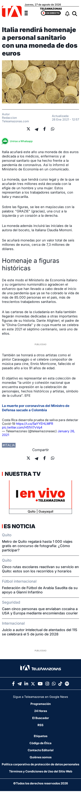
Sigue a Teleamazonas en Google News (40, 697)
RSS (40, 725)
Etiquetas (40, 736)
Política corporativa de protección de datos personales (40, 764)
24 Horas (40, 711)
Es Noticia (19, 526)
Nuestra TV (22, 474)
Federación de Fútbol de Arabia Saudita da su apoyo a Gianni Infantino (40, 590)
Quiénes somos (41, 757)
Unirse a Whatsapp (21, 141)
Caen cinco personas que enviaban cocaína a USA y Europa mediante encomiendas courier (40, 611)
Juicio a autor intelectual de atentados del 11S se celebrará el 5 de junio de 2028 (39, 632)
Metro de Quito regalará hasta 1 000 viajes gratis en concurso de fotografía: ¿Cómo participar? (37, 545)
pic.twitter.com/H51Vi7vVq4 (22, 427)
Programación (40, 704)
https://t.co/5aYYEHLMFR (34, 424)
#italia (9, 445)
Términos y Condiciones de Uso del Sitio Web (40, 771)
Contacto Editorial (40, 750)
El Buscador (40, 718)
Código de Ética (40, 743)
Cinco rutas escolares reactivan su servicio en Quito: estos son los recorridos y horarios (40, 569)
